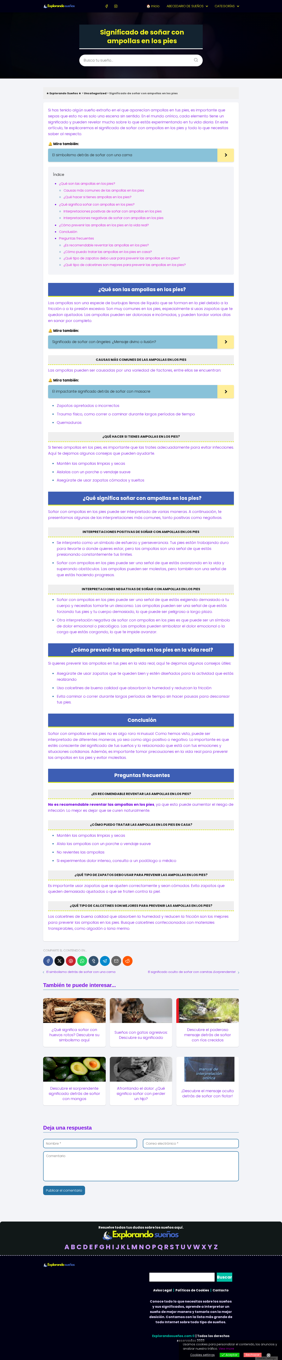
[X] (59, 961)
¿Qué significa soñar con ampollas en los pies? (97, 204)
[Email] (116, 961)
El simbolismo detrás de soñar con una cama (80, 972)
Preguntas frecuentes (76, 238)
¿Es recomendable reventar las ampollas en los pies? (106, 245)
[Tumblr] (93, 961)
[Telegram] (105, 961)
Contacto (221, 1290)
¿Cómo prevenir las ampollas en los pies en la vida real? (104, 225)
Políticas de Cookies (192, 1290)
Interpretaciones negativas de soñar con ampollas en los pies (114, 218)
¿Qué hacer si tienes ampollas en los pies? (98, 197)
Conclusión (68, 231)
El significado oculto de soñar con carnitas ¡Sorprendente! (192, 972)
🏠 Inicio (153, 6)
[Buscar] (194, 59)
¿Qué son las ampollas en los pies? (87, 183)
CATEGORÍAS (225, 6)
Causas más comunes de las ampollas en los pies (104, 190)
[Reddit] (128, 961)
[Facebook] (107, 6)
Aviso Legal (162, 1290)
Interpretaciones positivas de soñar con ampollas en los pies (113, 211)
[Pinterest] (71, 961)
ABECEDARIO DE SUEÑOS (185, 6)
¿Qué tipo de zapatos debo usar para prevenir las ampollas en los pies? (122, 258)
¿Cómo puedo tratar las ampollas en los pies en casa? (108, 251)
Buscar (224, 1277)
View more (226, 1349)
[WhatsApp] (82, 961)
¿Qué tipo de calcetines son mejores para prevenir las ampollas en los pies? (125, 264)
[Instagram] (116, 6)
